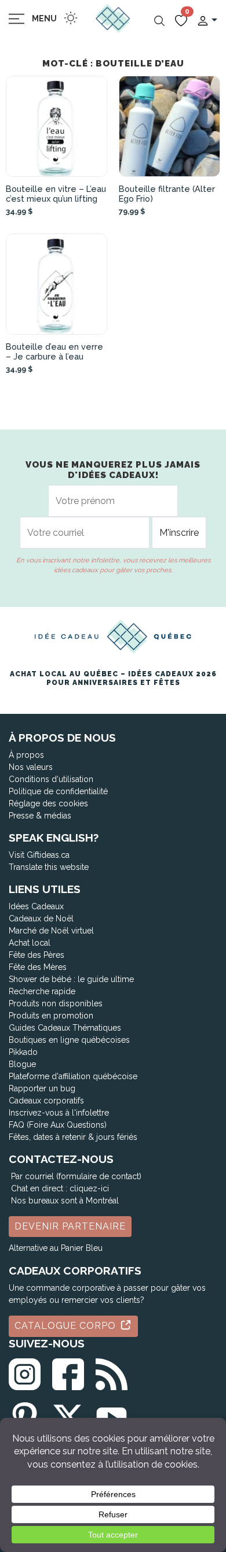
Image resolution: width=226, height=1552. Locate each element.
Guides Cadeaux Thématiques (65, 1027)
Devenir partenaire (70, 1226)
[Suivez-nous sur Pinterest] (25, 1415)
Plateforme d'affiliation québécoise (73, 1076)
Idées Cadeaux (36, 906)
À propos (26, 755)
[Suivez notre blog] (111, 1372)
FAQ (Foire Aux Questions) (58, 1124)
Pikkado (23, 1052)
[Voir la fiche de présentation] (56, 126)
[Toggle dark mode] (71, 18)
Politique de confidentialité (58, 791)
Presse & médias (40, 815)
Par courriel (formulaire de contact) (76, 1176)
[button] (206, 20)
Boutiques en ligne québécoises (69, 1039)
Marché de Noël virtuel (51, 930)
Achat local (29, 942)
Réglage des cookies (48, 803)
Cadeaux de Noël (41, 918)
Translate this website (49, 867)
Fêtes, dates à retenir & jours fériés (73, 1137)
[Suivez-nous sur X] (68, 1415)
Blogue (22, 1064)
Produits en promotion (51, 1015)
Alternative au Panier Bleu (56, 1248)
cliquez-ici (89, 1188)
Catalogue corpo (66, 1325)
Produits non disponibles (56, 1003)
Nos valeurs (31, 767)
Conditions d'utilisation (51, 779)
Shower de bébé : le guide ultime (71, 979)
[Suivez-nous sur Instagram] (25, 1372)
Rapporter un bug (42, 1088)
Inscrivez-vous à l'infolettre (59, 1112)
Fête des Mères (38, 967)
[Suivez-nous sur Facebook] (68, 1372)
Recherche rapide (42, 991)
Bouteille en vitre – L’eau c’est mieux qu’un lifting (56, 193)
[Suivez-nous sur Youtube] (111, 1415)
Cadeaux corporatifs (46, 1100)
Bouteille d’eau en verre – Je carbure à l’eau (54, 351)
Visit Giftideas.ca (39, 855)
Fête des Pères (36, 955)
